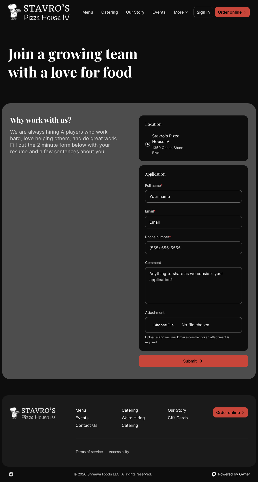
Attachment (155, 312)
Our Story (135, 12)
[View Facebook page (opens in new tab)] (11, 474)
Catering (109, 12)
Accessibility (119, 451)
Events (159, 12)
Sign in (203, 12)
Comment (153, 262)
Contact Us (86, 425)
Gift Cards (178, 417)
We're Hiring (133, 417)
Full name (160, 185)
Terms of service (89, 451)
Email (157, 211)
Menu (87, 12)
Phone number (164, 236)
